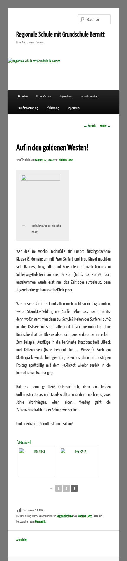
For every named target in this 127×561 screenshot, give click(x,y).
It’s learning (53, 108)
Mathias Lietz (66, 159)
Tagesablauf (66, 96)
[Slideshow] (23, 442)
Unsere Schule (43, 96)
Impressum (74, 108)
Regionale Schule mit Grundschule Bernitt (60, 34)
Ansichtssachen (89, 96)
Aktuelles (23, 96)
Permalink (40, 521)
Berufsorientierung (28, 108)
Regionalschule (65, 516)
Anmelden (21, 539)
